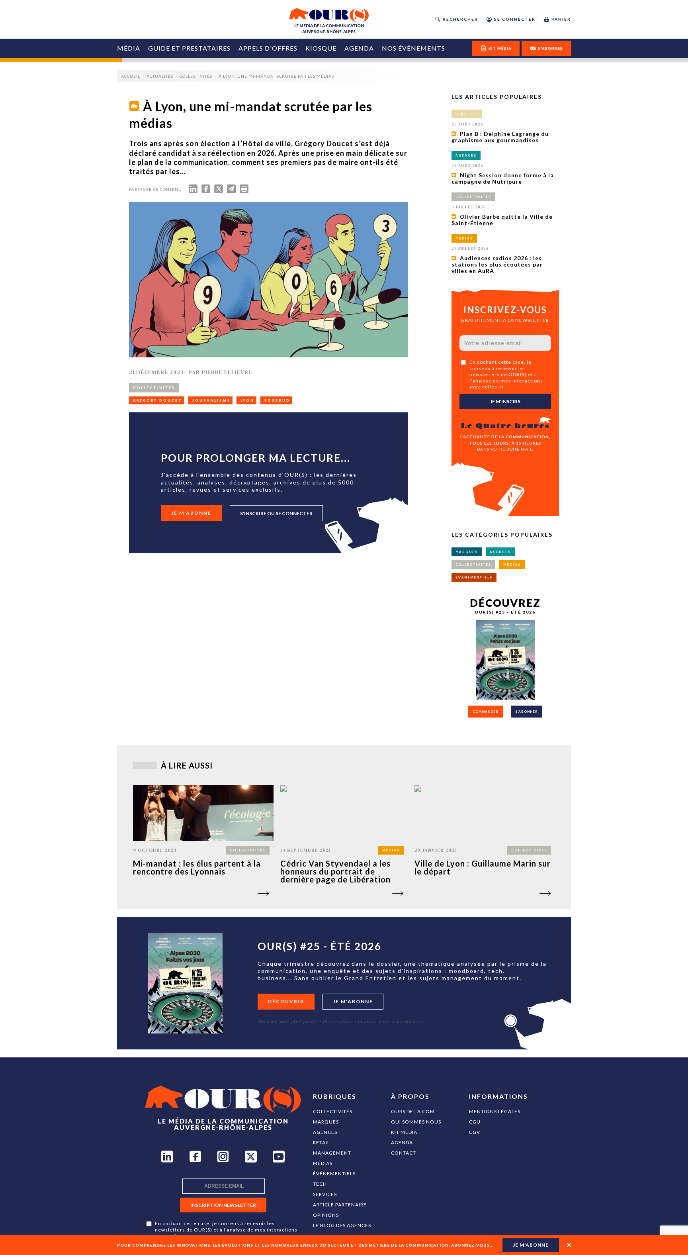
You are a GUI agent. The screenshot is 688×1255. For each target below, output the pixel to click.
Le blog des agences (342, 1225)
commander (485, 712)
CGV (474, 1132)
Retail (321, 1142)
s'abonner (550, 48)
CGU (475, 1122)
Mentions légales (494, 1111)
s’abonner (526, 712)
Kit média (404, 1132)
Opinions (326, 1215)
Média (128, 48)
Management (332, 1153)
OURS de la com (413, 1111)
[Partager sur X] (218, 190)
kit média (500, 48)
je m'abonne (531, 1245)
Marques (326, 1122)
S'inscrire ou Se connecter (276, 513)
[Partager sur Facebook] (205, 190)
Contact (403, 1153)
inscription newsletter (223, 1205)
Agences (325, 1132)
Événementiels (334, 1174)
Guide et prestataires (189, 48)
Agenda (359, 48)
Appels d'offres (267, 48)
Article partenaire (340, 1205)
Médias (322, 1163)
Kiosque (320, 48)
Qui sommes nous (416, 1122)
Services (325, 1194)
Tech (320, 1184)
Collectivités (332, 1111)
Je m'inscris (505, 401)
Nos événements (413, 48)
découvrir (286, 1001)
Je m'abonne (191, 513)
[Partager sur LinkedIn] (193, 190)
